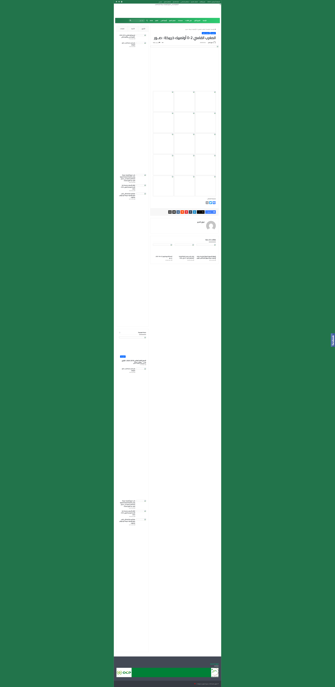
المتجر (156, 20)
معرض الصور (172, 20)
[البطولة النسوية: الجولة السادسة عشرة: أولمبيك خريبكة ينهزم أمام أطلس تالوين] (206, 249)
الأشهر (143, 28)
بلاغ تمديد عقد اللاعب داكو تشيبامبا (128, 44)
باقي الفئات (189, 20)
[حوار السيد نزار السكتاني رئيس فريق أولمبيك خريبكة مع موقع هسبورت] (141, 258)
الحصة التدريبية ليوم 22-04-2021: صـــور (164, 257)
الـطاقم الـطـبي (167, 2)
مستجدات (180, 20)
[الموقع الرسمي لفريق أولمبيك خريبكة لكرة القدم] (167, 11)
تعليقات (122, 28)
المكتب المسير (194, 2)
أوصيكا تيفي (164, 20)
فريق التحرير (210, 43)
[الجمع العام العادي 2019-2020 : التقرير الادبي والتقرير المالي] (141, 37)
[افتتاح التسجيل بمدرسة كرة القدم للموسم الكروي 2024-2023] (141, 187)
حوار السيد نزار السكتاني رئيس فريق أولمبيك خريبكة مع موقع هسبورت (127, 195)
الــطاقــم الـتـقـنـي (184, 2)
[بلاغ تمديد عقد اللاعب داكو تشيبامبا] (141, 107)
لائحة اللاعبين (176, 2)
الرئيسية (204, 20)
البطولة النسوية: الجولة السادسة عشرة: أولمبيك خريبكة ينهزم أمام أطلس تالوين (206, 257)
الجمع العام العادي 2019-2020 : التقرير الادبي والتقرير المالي (127, 36)
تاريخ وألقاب (202, 2)
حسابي (160, 2)
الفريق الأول (197, 20)
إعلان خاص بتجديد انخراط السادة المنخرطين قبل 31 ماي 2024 (186, 257)
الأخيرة (133, 28)
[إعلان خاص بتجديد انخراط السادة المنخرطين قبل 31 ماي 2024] (184, 249)
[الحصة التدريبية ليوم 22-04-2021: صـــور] (162, 249)
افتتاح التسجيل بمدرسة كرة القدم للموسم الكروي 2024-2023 (128, 187)
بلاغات (151, 20)
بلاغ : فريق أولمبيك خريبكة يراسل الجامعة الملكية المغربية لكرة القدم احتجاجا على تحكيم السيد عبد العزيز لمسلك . (127, 178)
